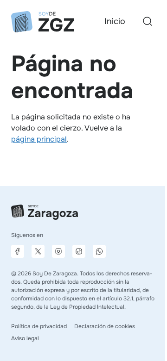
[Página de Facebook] (17, 251)
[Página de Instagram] (58, 251)
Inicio (114, 21)
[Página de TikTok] (78, 251)
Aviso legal (25, 338)
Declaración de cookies (104, 326)
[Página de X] (38, 251)
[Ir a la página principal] (42, 21)
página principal (39, 139)
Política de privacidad (39, 326)
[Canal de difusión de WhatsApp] (99, 251)
